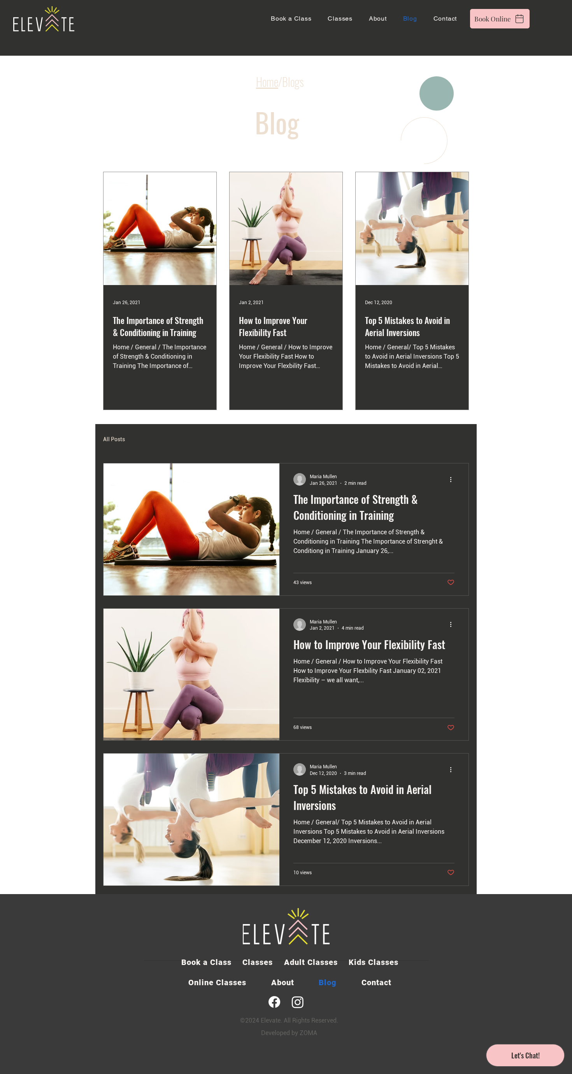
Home (267, 81)
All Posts (114, 439)
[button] (342, 18)
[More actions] (453, 479)
